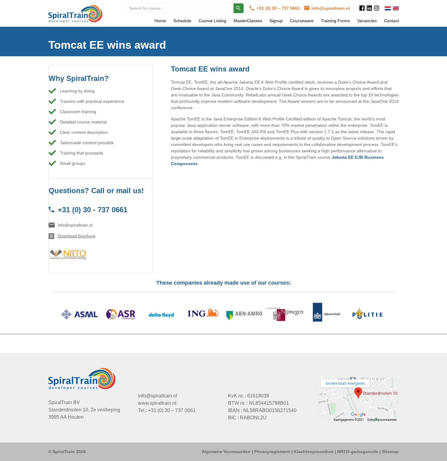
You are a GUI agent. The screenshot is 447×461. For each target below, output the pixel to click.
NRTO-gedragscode (357, 451)
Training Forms (335, 20)
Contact (391, 20)
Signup (276, 20)
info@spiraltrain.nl (330, 8)
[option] (223, 315)
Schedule (182, 20)
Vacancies (367, 20)
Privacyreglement (272, 451)
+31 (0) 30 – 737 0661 (279, 8)
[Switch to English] (396, 8)
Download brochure (76, 236)
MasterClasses (248, 20)
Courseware (302, 20)
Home (160, 20)
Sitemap (390, 451)
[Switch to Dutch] (388, 8)
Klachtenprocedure (314, 451)
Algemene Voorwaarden (226, 451)
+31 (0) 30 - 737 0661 (92, 210)
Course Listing (212, 20)
